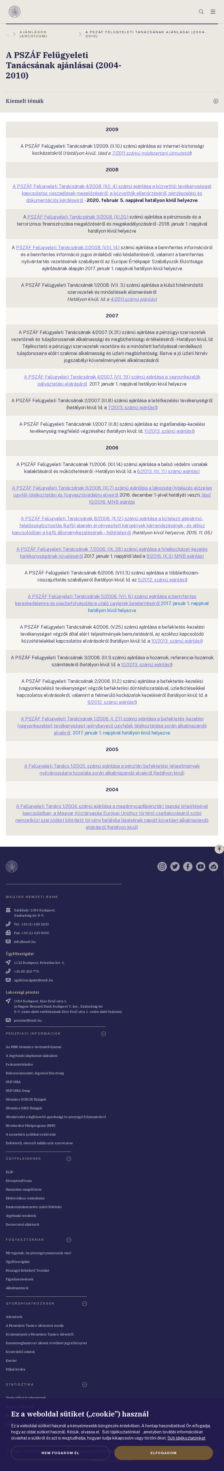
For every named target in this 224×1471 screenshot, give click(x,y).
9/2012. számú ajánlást (112, 702)
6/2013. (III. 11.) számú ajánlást (168, 471)
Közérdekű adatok (20, 1351)
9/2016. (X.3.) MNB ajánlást (175, 556)
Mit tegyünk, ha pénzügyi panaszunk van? (38, 1253)
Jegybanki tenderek (21, 1215)
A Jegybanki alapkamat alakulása (31, 1055)
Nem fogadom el (60, 1453)
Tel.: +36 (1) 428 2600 (31, 924)
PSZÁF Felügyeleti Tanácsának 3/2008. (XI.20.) (78, 217)
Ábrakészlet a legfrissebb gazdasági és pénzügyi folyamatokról (56, 1117)
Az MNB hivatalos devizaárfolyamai (33, 1047)
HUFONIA (13, 1082)
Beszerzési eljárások (22, 1224)
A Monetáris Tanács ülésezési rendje (35, 1325)
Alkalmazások (17, 1288)
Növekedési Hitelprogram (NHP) (30, 1125)
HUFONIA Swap (18, 1090)
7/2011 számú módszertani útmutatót (151, 153)
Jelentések (14, 1316)
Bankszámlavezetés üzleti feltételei (34, 1207)
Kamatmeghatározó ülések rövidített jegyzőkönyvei (46, 1343)
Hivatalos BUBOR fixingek (26, 1099)
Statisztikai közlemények (26, 1398)
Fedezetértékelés (19, 1064)
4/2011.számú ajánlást (133, 299)
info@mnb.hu (25, 941)
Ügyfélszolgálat (18, 1261)
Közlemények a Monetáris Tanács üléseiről (40, 1334)
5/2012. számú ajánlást (162, 580)
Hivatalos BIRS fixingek (24, 1108)
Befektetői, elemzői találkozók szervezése (39, 1143)
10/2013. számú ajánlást (176, 641)
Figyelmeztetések (20, 1279)
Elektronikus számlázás (25, 1198)
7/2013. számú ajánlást (132, 407)
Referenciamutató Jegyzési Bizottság (35, 1073)
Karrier (11, 1360)
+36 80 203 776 (26, 971)
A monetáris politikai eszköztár (31, 1134)
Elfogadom (163, 1453)
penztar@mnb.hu (28, 1020)
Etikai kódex (15, 1369)
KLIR (9, 1172)
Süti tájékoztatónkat (186, 1438)
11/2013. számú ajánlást (168, 431)
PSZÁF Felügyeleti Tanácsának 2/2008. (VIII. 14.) (68, 247)
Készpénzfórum (19, 1180)
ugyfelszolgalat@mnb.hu (33, 980)
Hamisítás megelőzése (24, 1189)
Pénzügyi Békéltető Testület (27, 1270)
